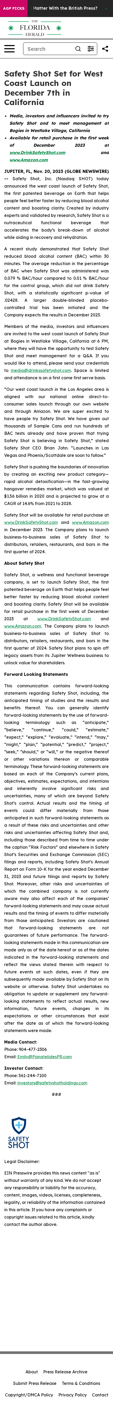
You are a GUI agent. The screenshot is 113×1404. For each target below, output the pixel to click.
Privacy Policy (72, 1394)
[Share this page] (105, 48)
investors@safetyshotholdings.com (52, 1082)
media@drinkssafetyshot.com (41, 370)
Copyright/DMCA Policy (29, 1394)
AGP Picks (13, 8)
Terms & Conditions (81, 1383)
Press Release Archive (65, 1371)
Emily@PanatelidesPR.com (44, 1056)
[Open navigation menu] (9, 48)
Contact (100, 1394)
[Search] (78, 49)
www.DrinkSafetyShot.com (31, 522)
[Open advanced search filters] (90, 49)
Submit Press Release (34, 1383)
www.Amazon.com (90, 522)
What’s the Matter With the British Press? (52, 8)
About (31, 1371)
